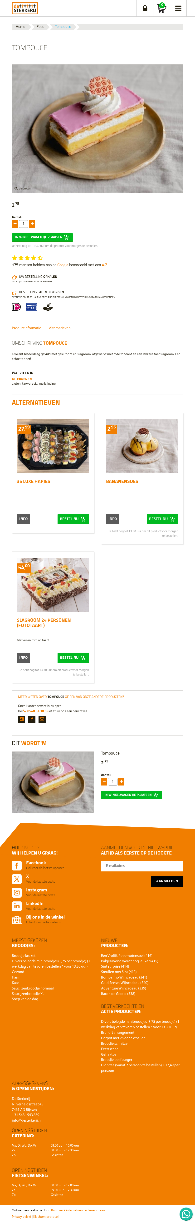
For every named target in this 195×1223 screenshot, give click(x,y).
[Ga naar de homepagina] (25, 7)
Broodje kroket (23, 956)
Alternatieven (60, 328)
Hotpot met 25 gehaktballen (123, 1038)
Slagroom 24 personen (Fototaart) (44, 623)
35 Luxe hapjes (33, 481)
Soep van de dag (25, 999)
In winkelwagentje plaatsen (39, 237)
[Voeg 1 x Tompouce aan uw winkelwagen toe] (15, 224)
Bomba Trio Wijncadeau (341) (124, 977)
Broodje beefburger (116, 1060)
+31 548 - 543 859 (25, 1115)
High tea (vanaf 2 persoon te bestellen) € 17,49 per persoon (140, 1068)
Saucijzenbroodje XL (28, 994)
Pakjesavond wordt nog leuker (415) (129, 961)
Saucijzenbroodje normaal (33, 988)
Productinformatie (26, 328)
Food (40, 27)
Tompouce (63, 27)
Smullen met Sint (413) (119, 972)
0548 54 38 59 (38, 711)
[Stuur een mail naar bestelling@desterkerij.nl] (42, 719)
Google (62, 265)
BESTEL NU (69, 519)
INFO (23, 519)
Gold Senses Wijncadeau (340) (124, 983)
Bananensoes (122, 481)
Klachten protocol (45, 1217)
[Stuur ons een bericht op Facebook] (31, 719)
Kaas (15, 983)
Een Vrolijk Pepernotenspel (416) (126, 956)
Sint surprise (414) (115, 967)
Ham (15, 977)
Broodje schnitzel (114, 1044)
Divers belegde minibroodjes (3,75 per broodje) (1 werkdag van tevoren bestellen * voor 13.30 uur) (51, 964)
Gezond (18, 972)
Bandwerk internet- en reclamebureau (78, 1210)
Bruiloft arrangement (117, 1033)
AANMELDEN (167, 881)
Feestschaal (110, 1049)
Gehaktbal (109, 1055)
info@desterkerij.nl (27, 1121)
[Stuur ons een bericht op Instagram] (21, 719)
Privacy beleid (21, 1217)
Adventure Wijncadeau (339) (123, 988)
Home (20, 27)
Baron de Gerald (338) (118, 994)
